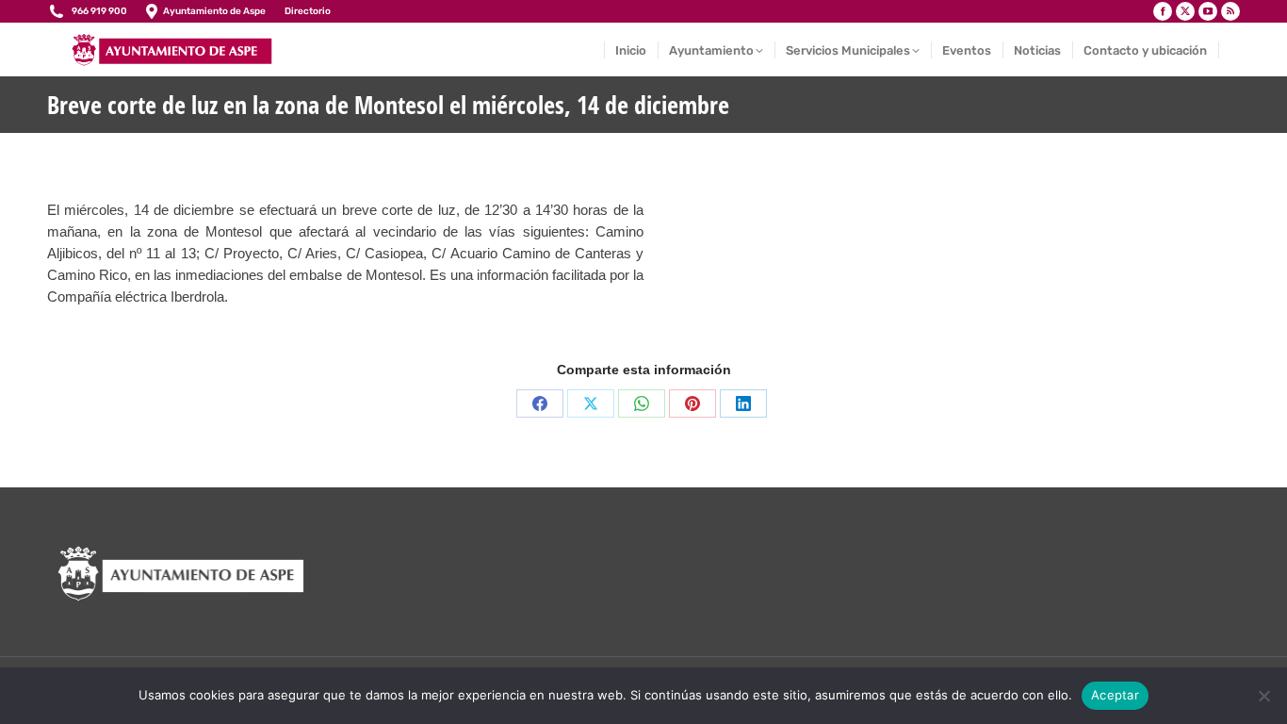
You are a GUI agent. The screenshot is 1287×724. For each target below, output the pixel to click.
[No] (1263, 695)
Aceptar (1115, 694)
